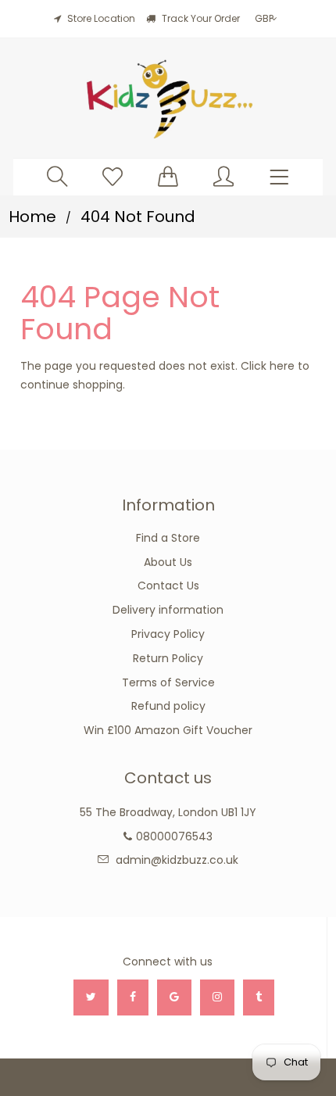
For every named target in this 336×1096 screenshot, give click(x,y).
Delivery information (168, 610)
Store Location (101, 18)
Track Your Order (199, 18)
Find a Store (168, 538)
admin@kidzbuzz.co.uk (177, 860)
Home (32, 216)
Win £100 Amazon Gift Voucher (168, 730)
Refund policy (168, 706)
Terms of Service (168, 682)
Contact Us (168, 585)
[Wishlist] (112, 176)
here (282, 366)
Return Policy (168, 658)
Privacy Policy (168, 634)
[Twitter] (91, 997)
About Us (168, 562)
